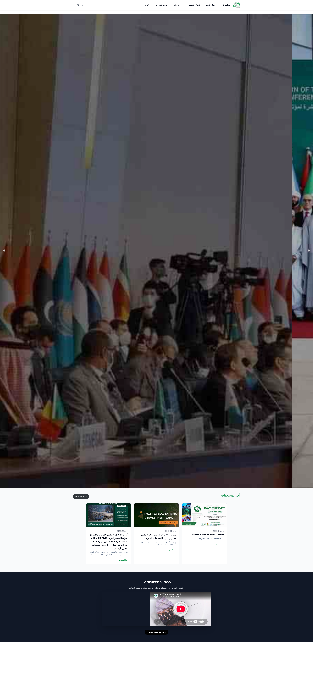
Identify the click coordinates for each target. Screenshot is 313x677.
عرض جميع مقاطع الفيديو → (156, 632)
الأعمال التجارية (194, 4)
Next (4, 250)
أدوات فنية (177, 4)
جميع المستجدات (81, 496)
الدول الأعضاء (210, 4)
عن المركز (226, 4)
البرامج (146, 4)
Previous (308, 250)
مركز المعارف (161, 4)
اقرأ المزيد (220, 544)
